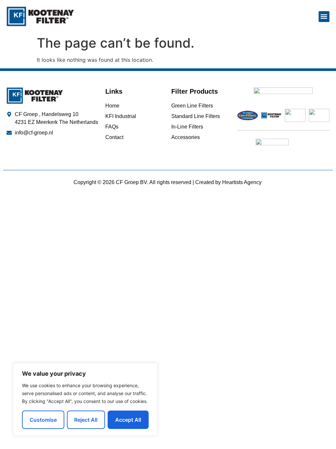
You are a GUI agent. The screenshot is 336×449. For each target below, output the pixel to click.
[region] (85, 399)
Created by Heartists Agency (229, 182)
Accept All (128, 419)
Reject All (85, 419)
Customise (43, 419)
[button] (324, 16)
